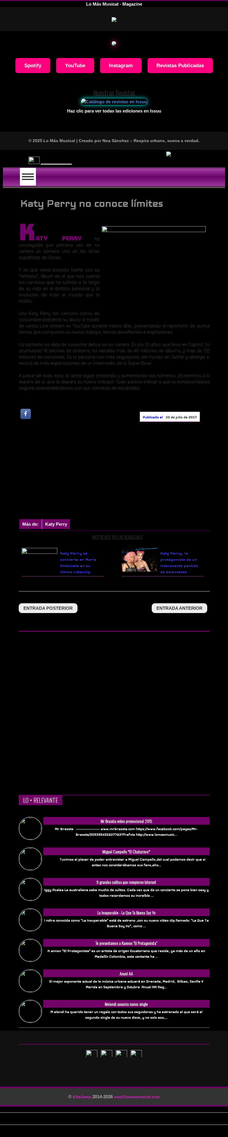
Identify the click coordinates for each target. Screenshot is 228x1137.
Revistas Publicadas (180, 65)
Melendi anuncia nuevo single (126, 1004)
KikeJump (82, 1097)
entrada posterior (48, 608)
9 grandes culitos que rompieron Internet (126, 882)
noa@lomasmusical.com (137, 1097)
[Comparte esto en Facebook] (26, 413)
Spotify (32, 65)
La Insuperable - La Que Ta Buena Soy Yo (126, 912)
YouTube (75, 65)
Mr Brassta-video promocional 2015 (126, 821)
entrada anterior (179, 608)
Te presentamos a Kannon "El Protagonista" (126, 943)
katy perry (56, 524)
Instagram (121, 65)
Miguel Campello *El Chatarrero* (126, 851)
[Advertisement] (123, 471)
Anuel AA (126, 973)
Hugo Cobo (56, 159)
